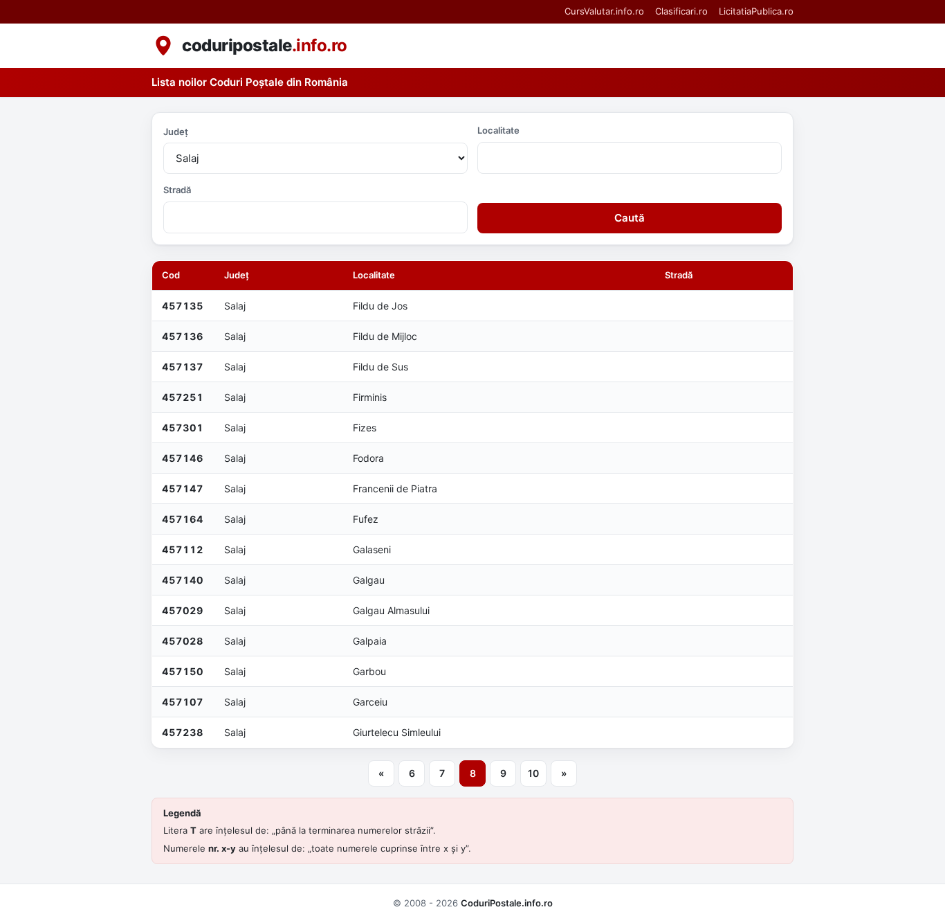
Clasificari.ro (681, 11)
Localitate (498, 130)
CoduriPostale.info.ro (507, 902)
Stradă (177, 189)
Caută (629, 217)
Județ (175, 131)
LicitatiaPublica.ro (756, 11)
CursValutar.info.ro (604, 11)
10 (533, 773)
